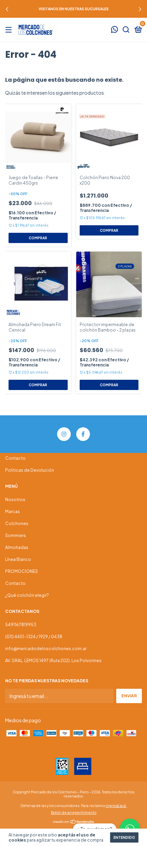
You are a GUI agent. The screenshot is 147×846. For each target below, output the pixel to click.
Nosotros (15, 499)
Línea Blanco (18, 559)
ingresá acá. (116, 806)
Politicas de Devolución (29, 470)
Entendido (124, 837)
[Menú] (9, 30)
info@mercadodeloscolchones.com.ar (45, 648)
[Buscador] (126, 30)
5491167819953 (20, 624)
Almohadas (16, 547)
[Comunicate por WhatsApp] (114, 30)
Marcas (12, 511)
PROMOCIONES (21, 571)
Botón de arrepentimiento (73, 812)
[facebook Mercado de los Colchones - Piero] (83, 434)
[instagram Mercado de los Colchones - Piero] (64, 434)
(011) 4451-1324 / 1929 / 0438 (33, 636)
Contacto (15, 458)
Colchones (16, 523)
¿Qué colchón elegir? (27, 595)
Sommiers (15, 535)
